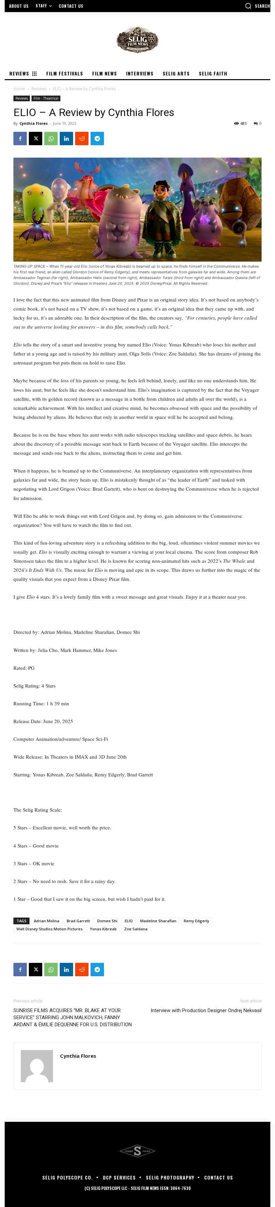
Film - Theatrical (46, 98)
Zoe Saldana (136, 928)
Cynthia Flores (33, 123)
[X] (35, 138)
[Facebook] (20, 138)
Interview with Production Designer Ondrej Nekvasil (206, 1010)
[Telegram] (97, 138)
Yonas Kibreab (103, 928)
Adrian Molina (46, 920)
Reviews (39, 89)
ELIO (129, 920)
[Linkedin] (66, 138)
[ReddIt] (82, 138)
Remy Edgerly (196, 920)
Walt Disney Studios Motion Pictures (49, 928)
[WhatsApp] (51, 138)
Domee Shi (107, 920)
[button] (257, 5)
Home (19, 89)
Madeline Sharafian (158, 920)
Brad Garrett (78, 920)
